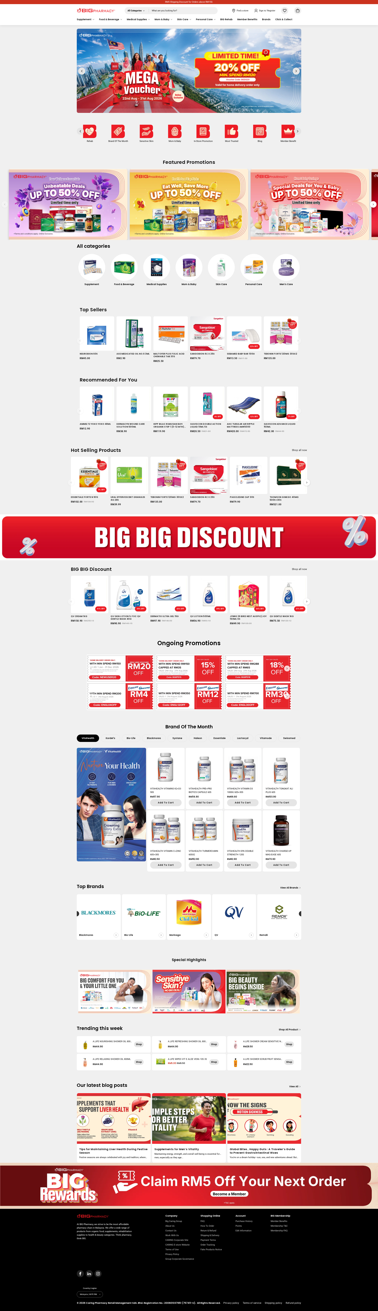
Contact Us (170, 1230)
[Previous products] (80, 340)
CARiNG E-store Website (177, 1244)
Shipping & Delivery (210, 1235)
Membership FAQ (279, 1230)
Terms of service (252, 1302)
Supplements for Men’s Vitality (176, 1149)
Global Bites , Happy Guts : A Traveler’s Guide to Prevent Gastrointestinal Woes (262, 1150)
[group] (92, 271)
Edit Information (243, 1230)
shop (139, 1044)
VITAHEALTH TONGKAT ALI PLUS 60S (279, 790)
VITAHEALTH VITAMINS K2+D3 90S (165, 790)
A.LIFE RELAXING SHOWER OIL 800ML (112, 1059)
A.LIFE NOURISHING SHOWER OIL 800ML (111, 1041)
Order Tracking (208, 1244)
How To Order (207, 1226)
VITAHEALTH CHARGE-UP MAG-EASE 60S (278, 853)
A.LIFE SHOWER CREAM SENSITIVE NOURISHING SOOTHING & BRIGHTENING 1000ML (262, 1041)
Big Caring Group (173, 1221)
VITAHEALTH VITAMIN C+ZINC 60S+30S (165, 853)
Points (239, 1226)
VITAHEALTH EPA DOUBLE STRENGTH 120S (240, 853)
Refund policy (293, 1302)
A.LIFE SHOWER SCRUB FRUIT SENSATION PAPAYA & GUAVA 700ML (263, 1059)
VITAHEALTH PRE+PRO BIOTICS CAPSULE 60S (200, 790)
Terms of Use (172, 1249)
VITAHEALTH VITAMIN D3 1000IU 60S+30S (240, 790)
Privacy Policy (172, 1254)
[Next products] (298, 340)
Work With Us (172, 1235)
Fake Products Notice (211, 1249)
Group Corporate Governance (179, 1259)
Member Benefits (279, 1221)
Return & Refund (208, 1230)
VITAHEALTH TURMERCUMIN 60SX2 (203, 853)
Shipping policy (273, 1302)
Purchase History (244, 1221)
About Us (170, 1226)
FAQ (203, 1221)
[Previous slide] (4, 204)
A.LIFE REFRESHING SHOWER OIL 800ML (187, 1041)
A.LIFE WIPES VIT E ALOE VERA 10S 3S (187, 1059)
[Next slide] (373, 204)
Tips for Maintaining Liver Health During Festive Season (113, 1150)
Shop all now (299, 450)
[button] (85, 19)
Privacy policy (231, 1302)
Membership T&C (279, 1226)
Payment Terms (208, 1240)
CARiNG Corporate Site (176, 1240)
